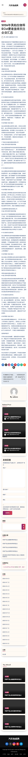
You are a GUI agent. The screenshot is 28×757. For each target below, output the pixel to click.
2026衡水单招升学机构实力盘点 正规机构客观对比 (13, 555)
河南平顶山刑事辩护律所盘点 (10, 551)
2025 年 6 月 (6, 632)
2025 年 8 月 (6, 624)
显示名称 (5, 489)
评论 (4, 468)
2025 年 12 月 (6, 609)
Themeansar (14, 751)
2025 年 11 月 (6, 613)
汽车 (21, 754)
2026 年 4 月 (6, 594)
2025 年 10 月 (6, 616)
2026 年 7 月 (6, 582)
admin (7, 37)
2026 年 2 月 (6, 601)
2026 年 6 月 (6, 586)
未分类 (3, 21)
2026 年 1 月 (6, 605)
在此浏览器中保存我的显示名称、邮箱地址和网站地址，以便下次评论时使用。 (14, 508)
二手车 (4, 754)
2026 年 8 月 (6, 578)
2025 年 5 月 (6, 636)
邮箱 (4, 494)
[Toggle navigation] (2, 5)
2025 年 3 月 (6, 643)
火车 (24, 754)
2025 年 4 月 (6, 639)
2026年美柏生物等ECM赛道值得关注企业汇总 (13, 29)
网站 (4, 499)
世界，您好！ (22, 567)
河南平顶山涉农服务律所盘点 (12, 448)
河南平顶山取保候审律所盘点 (12, 433)
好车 (12, 754)
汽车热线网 (13, 6)
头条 (8, 754)
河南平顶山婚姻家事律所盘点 (12, 417)
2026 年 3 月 (6, 597)
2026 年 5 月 (6, 590)
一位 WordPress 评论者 (9, 567)
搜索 (4, 521)
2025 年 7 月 (6, 628)
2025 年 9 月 (6, 620)
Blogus (22, 749)
